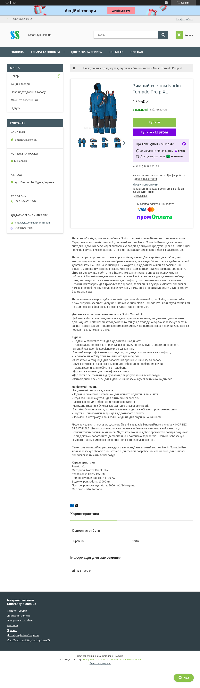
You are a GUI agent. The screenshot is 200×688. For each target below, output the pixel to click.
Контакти (116, 52)
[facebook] (72, 505)
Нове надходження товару (28, 92)
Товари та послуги (45, 52)
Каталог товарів (17, 610)
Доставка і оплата (18, 615)
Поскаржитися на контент (95, 659)
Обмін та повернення (24, 100)
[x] (76, 505)
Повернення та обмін (20, 620)
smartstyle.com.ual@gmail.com (32, 222)
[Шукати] (163, 35)
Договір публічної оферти (23, 635)
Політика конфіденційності (126, 659)
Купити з (147, 132)
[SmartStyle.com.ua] (15, 41)
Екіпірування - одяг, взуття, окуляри (106, 68)
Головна (17, 52)
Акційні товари (20, 84)
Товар (15, 76)
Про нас (136, 52)
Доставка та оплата (86, 52)
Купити (154, 122)
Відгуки (15, 108)
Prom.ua (118, 656)
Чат (186, 677)
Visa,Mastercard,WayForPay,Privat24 (28, 640)
